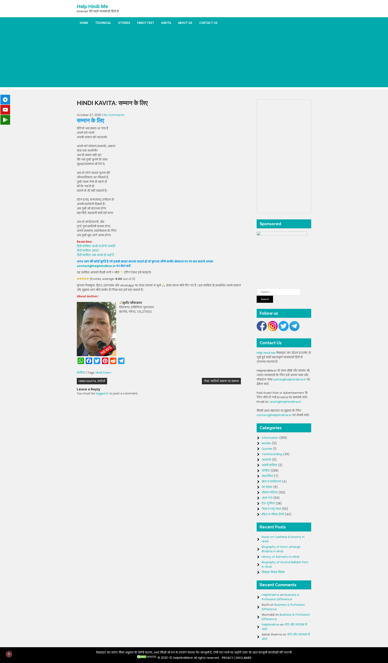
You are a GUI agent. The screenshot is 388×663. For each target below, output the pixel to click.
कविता (81, 373)
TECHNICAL (103, 22)
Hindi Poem (103, 373)
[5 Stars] (87, 278)
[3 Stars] (83, 278)
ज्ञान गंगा (267, 498)
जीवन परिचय (270, 492)
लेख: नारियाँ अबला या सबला (221, 381)
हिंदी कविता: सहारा (88, 251)
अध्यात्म (266, 460)
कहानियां (267, 476)
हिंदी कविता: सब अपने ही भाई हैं (95, 255)
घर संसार (267, 487)
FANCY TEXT (145, 22)
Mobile (266, 443)
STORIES (124, 22)
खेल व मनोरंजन (271, 481)
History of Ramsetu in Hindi (280, 557)
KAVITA (166, 22)
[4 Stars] (85, 278)
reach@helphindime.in (285, 402)
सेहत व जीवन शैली (273, 514)
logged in (102, 393)
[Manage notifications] (9, 654)
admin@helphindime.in (289, 379)
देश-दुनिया (268, 503)
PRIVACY (227, 658)
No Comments (114, 115)
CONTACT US (208, 22)
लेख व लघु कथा (271, 509)
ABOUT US (185, 22)
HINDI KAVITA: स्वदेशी (92, 381)
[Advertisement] (194, 59)
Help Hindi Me (92, 6)
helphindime (270, 595)
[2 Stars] (80, 278)
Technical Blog (272, 454)
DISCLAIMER (243, 658)
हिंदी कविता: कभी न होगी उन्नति (96, 246)
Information (270, 438)
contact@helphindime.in (96, 266)
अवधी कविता (269, 465)
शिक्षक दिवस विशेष (273, 572)
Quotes (267, 449)
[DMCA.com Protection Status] (147, 658)
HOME (84, 22)
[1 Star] (78, 278)
